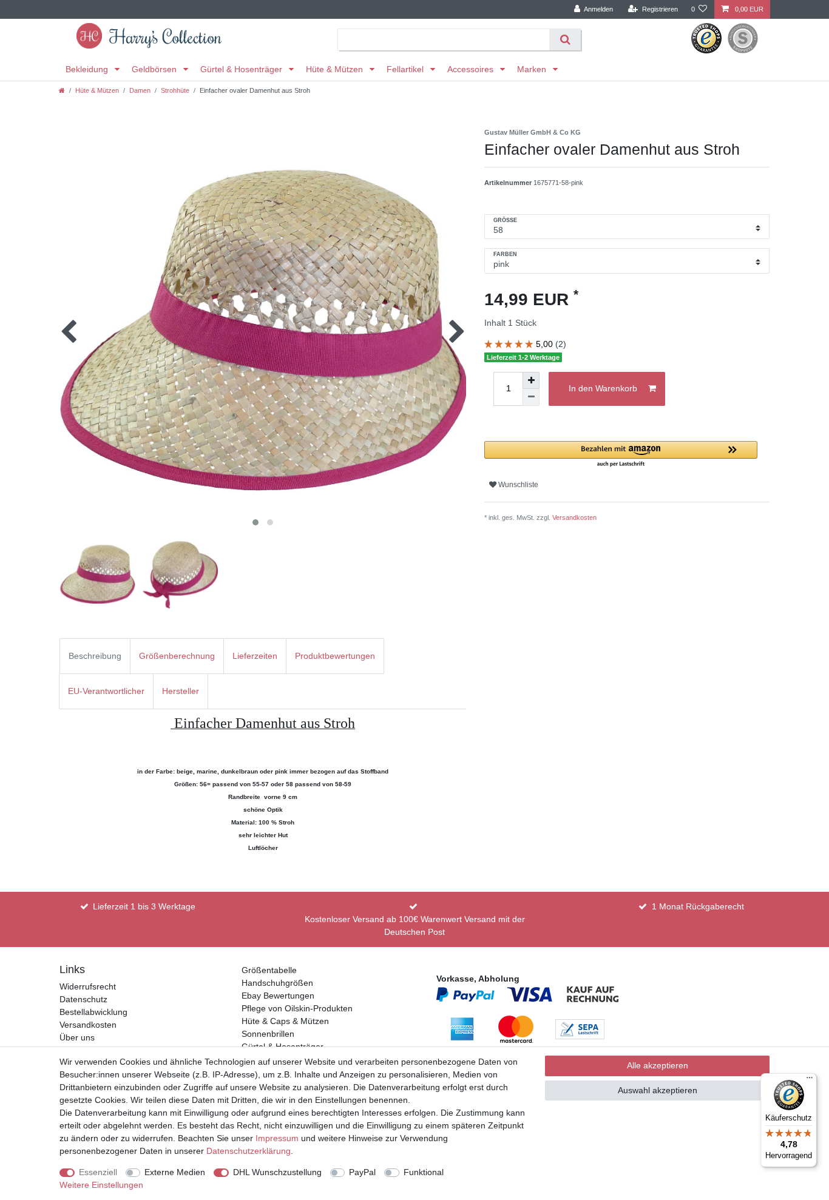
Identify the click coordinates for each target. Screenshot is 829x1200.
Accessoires (471, 69)
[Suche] (564, 39)
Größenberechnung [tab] (177, 656)
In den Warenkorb (603, 388)
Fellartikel (406, 69)
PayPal (362, 1172)
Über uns (77, 1037)
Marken (533, 69)
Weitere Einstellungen (101, 1185)
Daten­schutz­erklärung (248, 1151)
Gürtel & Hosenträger (242, 69)
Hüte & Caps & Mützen (285, 1021)
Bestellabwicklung (93, 1012)
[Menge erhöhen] (531, 380)
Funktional (424, 1172)
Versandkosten (574, 517)
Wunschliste (517, 484)
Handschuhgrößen (277, 983)
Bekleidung (88, 69)
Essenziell (98, 1172)
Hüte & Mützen (335, 69)
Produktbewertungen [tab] (335, 656)
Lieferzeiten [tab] (254, 656)
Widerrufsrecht (87, 986)
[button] (620, 454)
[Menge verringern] (531, 397)
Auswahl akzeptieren (657, 1090)
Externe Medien (174, 1172)
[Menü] (809, 1080)
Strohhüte (175, 90)
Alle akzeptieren (657, 1065)
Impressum (277, 1138)
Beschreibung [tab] (95, 656)
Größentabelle (269, 970)
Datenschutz (83, 999)
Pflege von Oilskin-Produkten (297, 1008)
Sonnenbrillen (268, 1034)
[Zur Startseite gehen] (62, 90)
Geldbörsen (155, 69)
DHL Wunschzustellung (277, 1172)
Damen (140, 90)
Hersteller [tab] (180, 691)
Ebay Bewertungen (278, 995)
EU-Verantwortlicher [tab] (106, 691)
